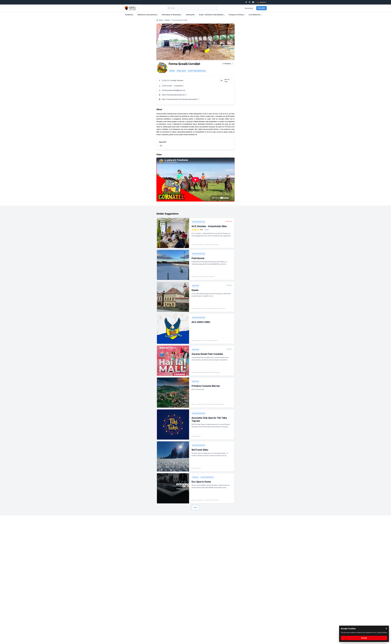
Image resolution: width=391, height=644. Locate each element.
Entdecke (129, 15)
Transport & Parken (236, 15)
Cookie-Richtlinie (382, 632)
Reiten (172, 71)
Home (161, 20)
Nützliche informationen (147, 15)
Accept (364, 638)
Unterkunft (190, 15)
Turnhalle (195, 477)
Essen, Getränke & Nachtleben (211, 15)
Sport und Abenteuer (196, 71)
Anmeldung (249, 8)
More (195, 508)
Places (167, 20)
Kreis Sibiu (181, 71)
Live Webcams (255, 15)
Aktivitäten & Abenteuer (172, 15)
